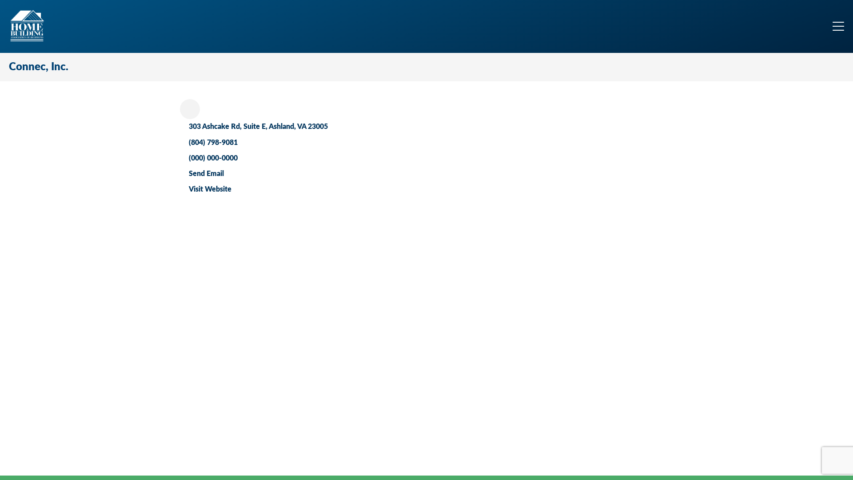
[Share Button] (190, 109)
